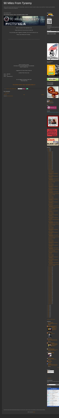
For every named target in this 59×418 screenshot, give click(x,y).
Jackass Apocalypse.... (51, 203)
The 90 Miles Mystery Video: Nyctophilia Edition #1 (24, 84)
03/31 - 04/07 (50, 290)
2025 (48, 149)
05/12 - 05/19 (50, 284)
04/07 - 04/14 (50, 289)
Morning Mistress (50, 204)
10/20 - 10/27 (50, 162)
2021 (48, 307)
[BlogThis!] (19, 88)
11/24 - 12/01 (50, 157)
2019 (48, 309)
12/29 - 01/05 (50, 151)
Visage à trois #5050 (50, 397)
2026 (48, 148)
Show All (58, 367)
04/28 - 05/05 (50, 286)
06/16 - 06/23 (50, 278)
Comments (49, 372)
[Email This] (18, 88)
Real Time (53, 406)
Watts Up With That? (50, 322)
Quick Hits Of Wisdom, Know (51, 400)
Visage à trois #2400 (51, 241)
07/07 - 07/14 (50, 275)
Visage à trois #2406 (51, 213)
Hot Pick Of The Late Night (51, 194)
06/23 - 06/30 (50, 277)
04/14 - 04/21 (50, 288)
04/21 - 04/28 (50, 287)
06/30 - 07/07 (50, 276)
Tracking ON (56, 406)
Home (24, 94)
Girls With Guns (50, 209)
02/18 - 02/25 (50, 297)
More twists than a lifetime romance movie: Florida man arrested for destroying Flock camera (52, 365)
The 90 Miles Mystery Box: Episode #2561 (53, 264)
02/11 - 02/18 (50, 298)
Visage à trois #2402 (51, 231)
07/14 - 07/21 (50, 274)
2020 (48, 308)
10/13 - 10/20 (50, 163)
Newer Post (5, 94)
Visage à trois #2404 (51, 227)
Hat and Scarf (53, 333)
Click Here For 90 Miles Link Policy (51, 319)
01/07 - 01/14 (50, 303)
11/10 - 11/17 (50, 159)
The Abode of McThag (51, 358)
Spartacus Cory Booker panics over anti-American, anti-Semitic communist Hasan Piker (52, 340)
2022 (48, 306)
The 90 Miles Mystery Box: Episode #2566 (53, 193)
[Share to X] (20, 88)
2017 (48, 311)
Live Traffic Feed (54, 388)
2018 (48, 310)
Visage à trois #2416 (51, 171)
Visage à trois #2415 (51, 172)
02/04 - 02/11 (50, 299)
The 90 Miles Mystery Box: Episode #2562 (53, 249)
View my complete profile (50, 103)
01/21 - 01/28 (50, 301)
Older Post (42, 94)
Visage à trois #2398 (51, 254)
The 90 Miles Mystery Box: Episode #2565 (53, 207)
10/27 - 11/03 (50, 161)
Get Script (51, 406)
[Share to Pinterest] (21, 88)
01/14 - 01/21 (50, 302)
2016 (48, 312)
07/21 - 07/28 (50, 273)
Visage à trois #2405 (51, 216)
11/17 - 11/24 (50, 158)
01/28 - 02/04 (50, 300)
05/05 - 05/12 (50, 285)
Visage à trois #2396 (51, 258)
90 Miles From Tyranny (18, 3)
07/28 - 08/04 (50, 272)
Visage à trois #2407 (51, 212)
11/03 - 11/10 (50, 160)
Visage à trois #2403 (51, 228)
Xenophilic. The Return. (51, 352)
